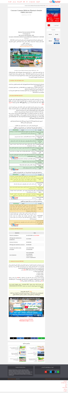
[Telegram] (51, 372)
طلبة (24, 1)
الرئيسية (38, 1)
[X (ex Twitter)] (48, 372)
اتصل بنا (9, 1)
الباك (36, 346)
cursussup (31, 320)
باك (27, 1)
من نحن (14, 1)
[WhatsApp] (58, 372)
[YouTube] (46, 372)
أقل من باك (19, 1)
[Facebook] (55, 372)
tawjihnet (23, 14)
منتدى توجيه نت (32, 1)
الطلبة (34, 352)
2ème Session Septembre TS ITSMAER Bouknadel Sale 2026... (33, 359)
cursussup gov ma (14, 116)
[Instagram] (53, 372)
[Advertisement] (26, 23)
